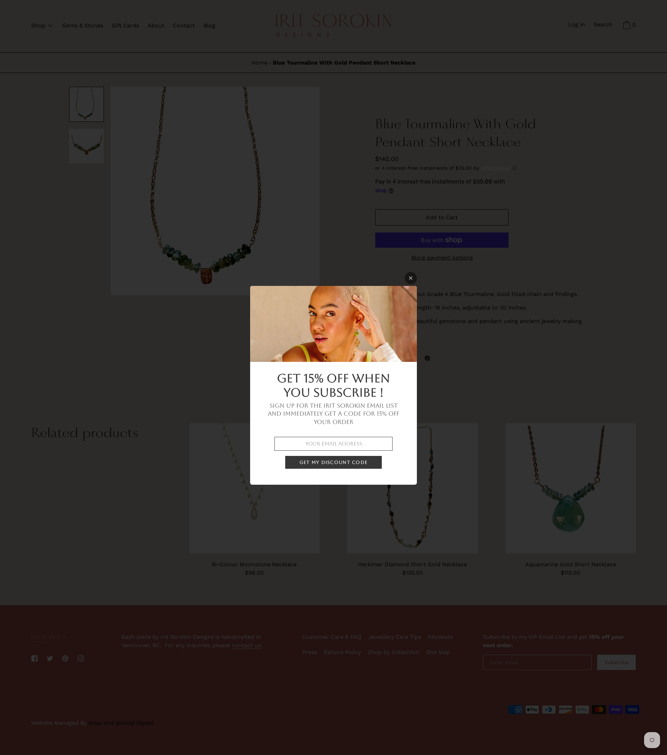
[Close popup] (411, 278)
